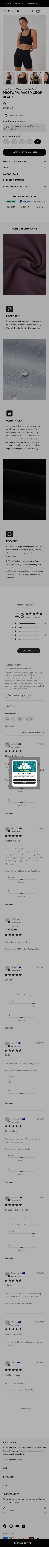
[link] (24, 766)
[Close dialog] (35, 761)
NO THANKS (24, 782)
